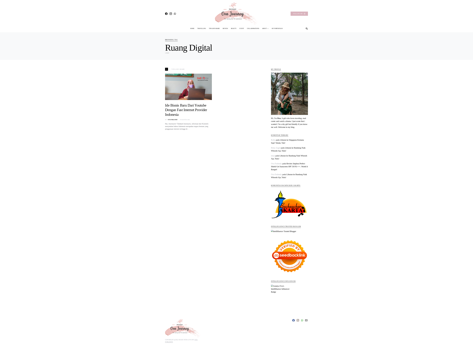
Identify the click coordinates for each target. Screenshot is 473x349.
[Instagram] (170, 13)
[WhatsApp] (175, 13)
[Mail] (306, 320)
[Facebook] (166, 13)
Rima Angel (275, 148)
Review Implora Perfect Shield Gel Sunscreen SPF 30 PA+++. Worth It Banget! (289, 167)
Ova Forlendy (172, 119)
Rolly (273, 140)
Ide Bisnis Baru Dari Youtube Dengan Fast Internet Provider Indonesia (186, 109)
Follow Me (298, 13)
